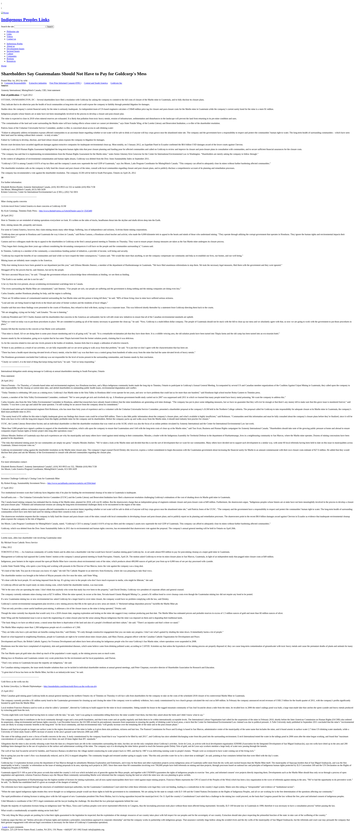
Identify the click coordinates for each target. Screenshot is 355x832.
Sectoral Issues (13, 51)
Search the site (7, 26)
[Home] (5, 13)
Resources (11, 61)
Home (4, 66)
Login (4, 827)
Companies (12, 56)
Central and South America (96, 83)
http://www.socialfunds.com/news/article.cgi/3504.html (71, 483)
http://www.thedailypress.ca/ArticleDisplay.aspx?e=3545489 (65, 211)
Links (9, 34)
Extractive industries (38, 83)
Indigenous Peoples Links (25, 19)
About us (11, 46)
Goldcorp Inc (116, 83)
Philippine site (13, 31)
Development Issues (15, 49)
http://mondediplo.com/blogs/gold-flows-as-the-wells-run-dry (70, 686)
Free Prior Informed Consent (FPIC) (65, 83)
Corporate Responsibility (15, 83)
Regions (10, 58)
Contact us (11, 39)
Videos (10, 36)
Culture (10, 54)
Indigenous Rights (15, 44)
